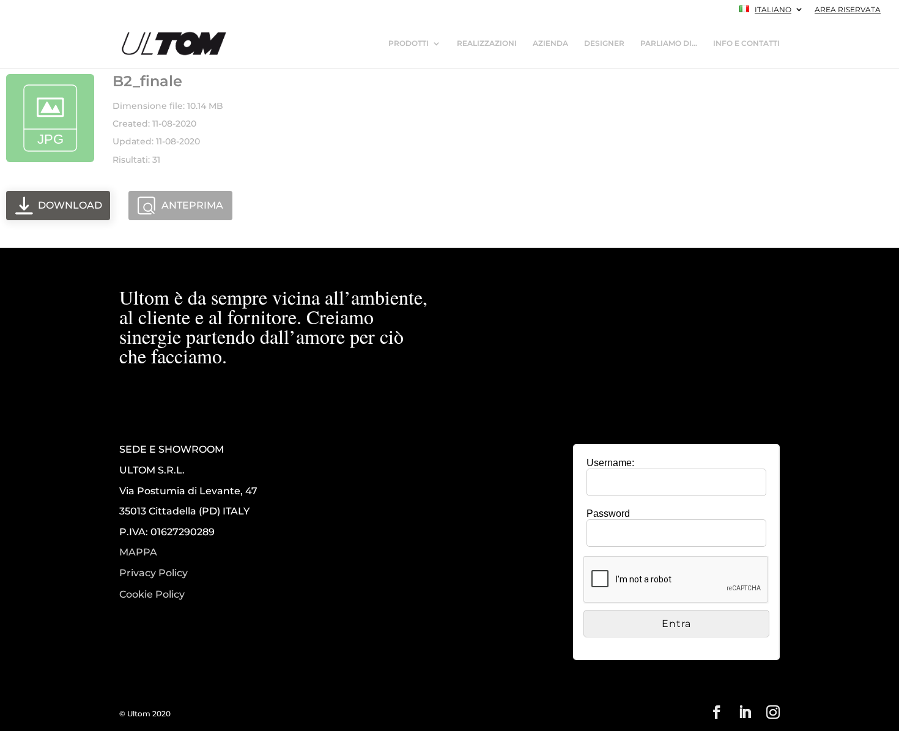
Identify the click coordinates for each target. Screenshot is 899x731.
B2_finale (147, 81)
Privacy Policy (153, 573)
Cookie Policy (152, 594)
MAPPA (138, 552)
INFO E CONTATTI (746, 43)
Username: (610, 463)
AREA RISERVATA (848, 10)
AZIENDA (550, 43)
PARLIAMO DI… (668, 43)
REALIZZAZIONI (487, 43)
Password (608, 513)
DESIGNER (604, 43)
